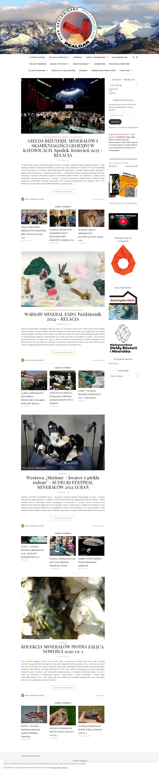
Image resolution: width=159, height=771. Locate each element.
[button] (113, 166)
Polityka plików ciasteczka (59, 768)
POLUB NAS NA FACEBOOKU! (123, 203)
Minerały (78, 57)
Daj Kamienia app (120, 57)
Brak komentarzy (99, 199)
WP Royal (37, 756)
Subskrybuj (115, 122)
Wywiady (83, 70)
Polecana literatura (119, 64)
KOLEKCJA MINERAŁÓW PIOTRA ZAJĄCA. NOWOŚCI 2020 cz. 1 (63, 649)
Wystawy (63, 474)
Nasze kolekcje (80, 64)
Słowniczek (99, 64)
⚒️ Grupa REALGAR (36, 70)
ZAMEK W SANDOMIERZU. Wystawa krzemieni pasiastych (90, 562)
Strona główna (37, 57)
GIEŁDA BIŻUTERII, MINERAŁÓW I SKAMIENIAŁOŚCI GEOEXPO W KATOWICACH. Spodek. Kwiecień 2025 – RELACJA (63, 148)
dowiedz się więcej (63, 191)
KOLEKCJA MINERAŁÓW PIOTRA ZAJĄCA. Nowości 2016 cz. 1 (61, 731)
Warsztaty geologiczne (63, 70)
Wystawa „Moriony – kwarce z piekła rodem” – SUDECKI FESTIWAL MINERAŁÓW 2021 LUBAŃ (62, 482)
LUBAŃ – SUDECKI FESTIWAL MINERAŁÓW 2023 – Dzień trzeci (89, 394)
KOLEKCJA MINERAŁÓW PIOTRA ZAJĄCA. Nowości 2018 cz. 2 (90, 729)
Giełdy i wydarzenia (95, 57)
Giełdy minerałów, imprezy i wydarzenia (63, 137)
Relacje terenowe (38, 64)
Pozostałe (125, 70)
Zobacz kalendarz (130, 166)
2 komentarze (100, 695)
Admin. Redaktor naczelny (34, 199)
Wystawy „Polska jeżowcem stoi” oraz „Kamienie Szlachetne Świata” (62, 562)
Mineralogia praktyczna (104, 70)
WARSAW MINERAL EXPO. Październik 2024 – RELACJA (63, 316)
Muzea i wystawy (58, 64)
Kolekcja (63, 643)
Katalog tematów (58, 57)
